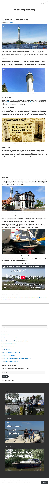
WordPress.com (24, 480)
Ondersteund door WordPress (7, 480)
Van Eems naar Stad (6, 349)
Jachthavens (17, 482)
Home (3, 482)
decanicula (12, 297)
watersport (7, 299)
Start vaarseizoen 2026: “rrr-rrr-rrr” (9, 343)
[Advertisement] (25, 166)
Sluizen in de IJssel (5, 334)
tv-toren (37, 297)
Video (22, 482)
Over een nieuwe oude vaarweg (8, 346)
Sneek (8, 101)
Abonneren (5, 376)
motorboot (25, 297)
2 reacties (11, 299)
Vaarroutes (11, 482)
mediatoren (21, 297)
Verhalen (28, 482)
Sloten (9, 63)
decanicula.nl (16, 297)
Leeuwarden (27, 103)
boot (8, 297)
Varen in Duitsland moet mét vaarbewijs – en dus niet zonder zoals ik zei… (16, 358)
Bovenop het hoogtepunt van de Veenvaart (10, 361)
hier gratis (17, 292)
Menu (46, 2)
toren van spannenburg (32, 297)
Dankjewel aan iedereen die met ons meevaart (11, 352)
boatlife (6, 297)
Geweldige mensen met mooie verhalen (9, 337)
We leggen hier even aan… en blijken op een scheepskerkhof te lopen (15, 340)
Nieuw (6, 482)
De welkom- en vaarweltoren (15, 19)
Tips (25, 482)
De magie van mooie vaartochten (8, 355)
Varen (40, 297)
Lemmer (30, 101)
